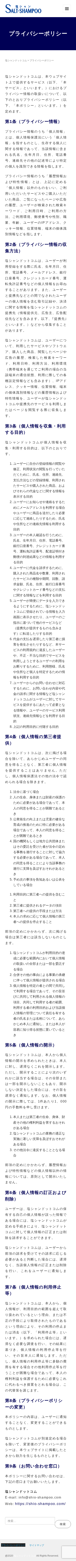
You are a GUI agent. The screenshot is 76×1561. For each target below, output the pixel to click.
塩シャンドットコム (25, 1555)
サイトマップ (36, 1545)
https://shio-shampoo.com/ (40, 1504)
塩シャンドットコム (16, 60)
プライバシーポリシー (13, 1545)
